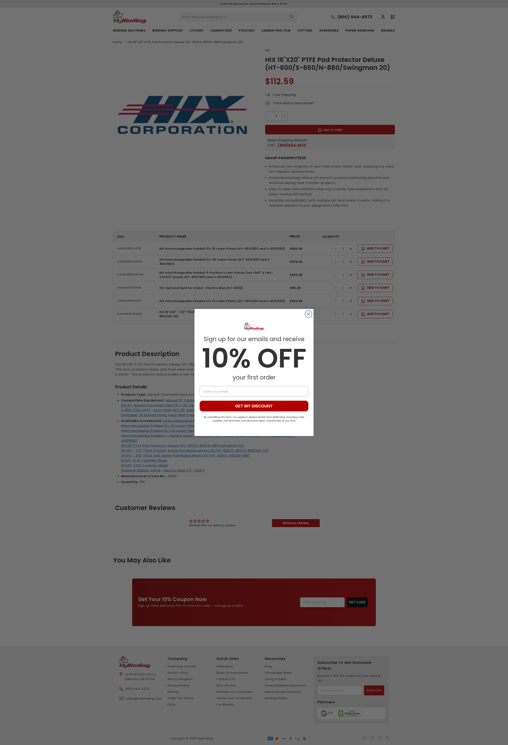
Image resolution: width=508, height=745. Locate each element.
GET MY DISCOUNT (254, 406)
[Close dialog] (308, 314)
